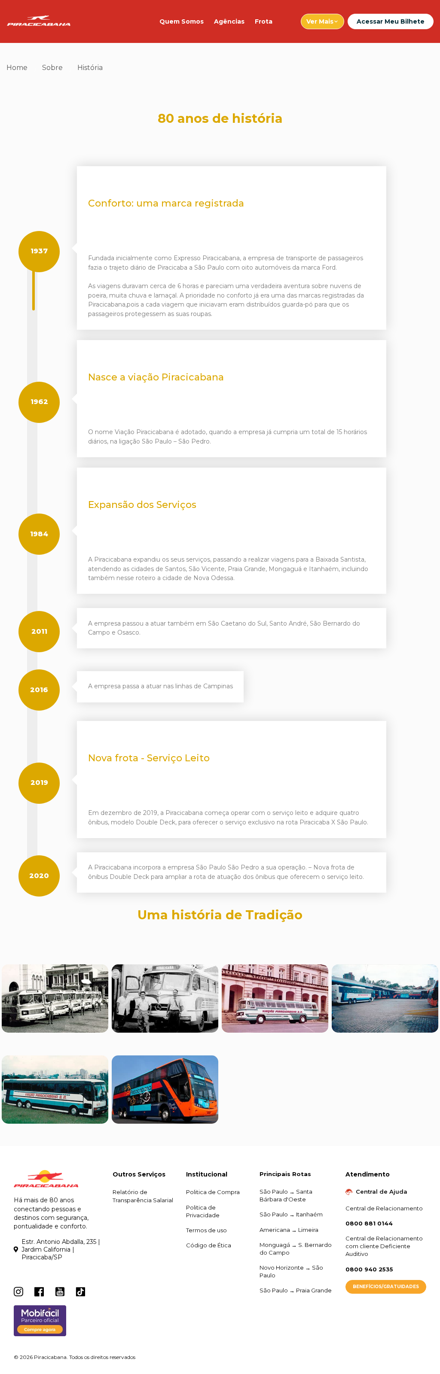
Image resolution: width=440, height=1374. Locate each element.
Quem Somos (181, 21)
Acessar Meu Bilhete (391, 21)
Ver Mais (319, 21)
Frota (263, 21)
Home (17, 68)
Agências (229, 21)
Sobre (52, 68)
